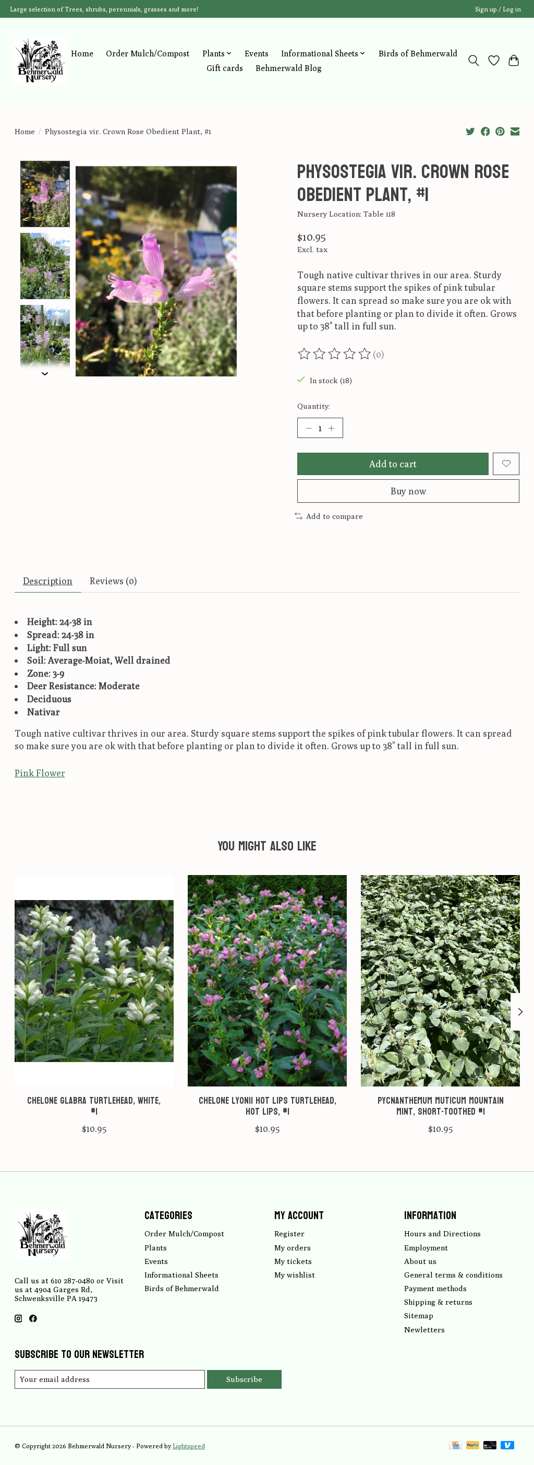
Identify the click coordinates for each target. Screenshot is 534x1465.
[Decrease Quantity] (308, 427)
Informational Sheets (181, 1274)
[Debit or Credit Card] (490, 1446)
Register (289, 1233)
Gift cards (225, 68)
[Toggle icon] (473, 60)
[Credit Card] (455, 1446)
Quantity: (313, 405)
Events (257, 53)
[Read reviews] (335, 354)
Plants (155, 1247)
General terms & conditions (453, 1274)
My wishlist (294, 1274)
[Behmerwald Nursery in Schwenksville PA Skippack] (40, 60)
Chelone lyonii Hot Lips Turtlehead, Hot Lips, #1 (267, 1106)
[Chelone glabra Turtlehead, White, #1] (94, 980)
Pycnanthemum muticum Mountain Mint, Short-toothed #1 (440, 1106)
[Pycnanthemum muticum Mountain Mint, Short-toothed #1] (440, 980)
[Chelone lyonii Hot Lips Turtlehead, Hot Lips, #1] (267, 980)
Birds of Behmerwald (418, 53)
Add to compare (334, 516)
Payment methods (435, 1288)
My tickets (293, 1261)
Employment (426, 1247)
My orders (292, 1247)
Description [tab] (47, 580)
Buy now (408, 491)
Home (82, 53)
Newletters (424, 1329)
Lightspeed (189, 1446)
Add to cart (393, 463)
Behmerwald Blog (289, 68)
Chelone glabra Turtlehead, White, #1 (94, 1106)
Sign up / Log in (498, 9)
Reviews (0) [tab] (113, 580)
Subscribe (244, 1379)
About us (420, 1261)
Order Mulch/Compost (147, 53)
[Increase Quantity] (331, 427)
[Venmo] (507, 1446)
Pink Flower (40, 772)
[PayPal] (473, 1446)
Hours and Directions (442, 1233)
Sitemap (418, 1315)
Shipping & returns (438, 1301)
